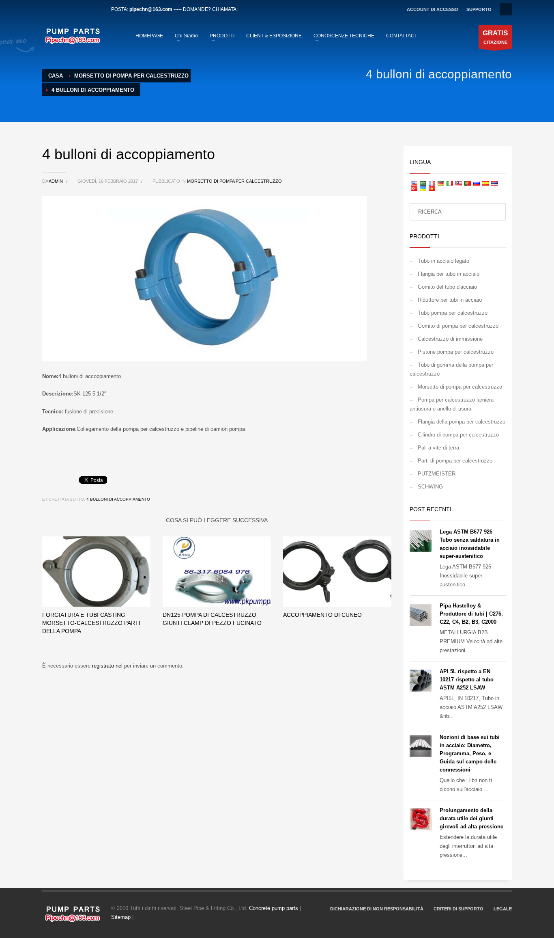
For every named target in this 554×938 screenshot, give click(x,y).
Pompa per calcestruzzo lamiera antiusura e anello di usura (452, 404)
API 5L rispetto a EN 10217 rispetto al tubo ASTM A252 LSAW (467, 679)
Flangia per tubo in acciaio (448, 274)
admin (56, 181)
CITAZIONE (495, 37)
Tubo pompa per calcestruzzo (452, 313)
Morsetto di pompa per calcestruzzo (234, 181)
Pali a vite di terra (438, 448)
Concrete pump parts (273, 908)
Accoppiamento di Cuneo (322, 615)
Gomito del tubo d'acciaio (447, 287)
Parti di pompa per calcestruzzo (455, 461)
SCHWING (430, 487)
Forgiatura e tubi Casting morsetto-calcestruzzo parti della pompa (91, 623)
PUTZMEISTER (436, 474)
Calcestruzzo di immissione (450, 339)
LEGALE (503, 908)
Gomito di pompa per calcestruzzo (458, 326)
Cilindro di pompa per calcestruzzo (458, 435)
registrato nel (108, 666)
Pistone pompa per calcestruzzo (456, 352)
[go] (496, 212)
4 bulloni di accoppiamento (118, 499)
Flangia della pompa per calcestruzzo (461, 422)
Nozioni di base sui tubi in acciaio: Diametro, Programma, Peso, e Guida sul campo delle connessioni (470, 753)
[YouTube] (85, 9)
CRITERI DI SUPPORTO (458, 908)
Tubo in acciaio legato (443, 261)
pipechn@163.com (150, 9)
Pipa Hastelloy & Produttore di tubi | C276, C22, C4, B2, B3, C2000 (471, 614)
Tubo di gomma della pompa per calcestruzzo (451, 369)
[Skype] (97, 9)
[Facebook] (48, 9)
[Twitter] (60, 9)
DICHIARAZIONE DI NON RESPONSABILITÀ (376, 908)
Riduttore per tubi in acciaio (450, 300)
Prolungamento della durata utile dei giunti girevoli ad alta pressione (471, 818)
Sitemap (121, 917)
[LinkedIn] (73, 9)
